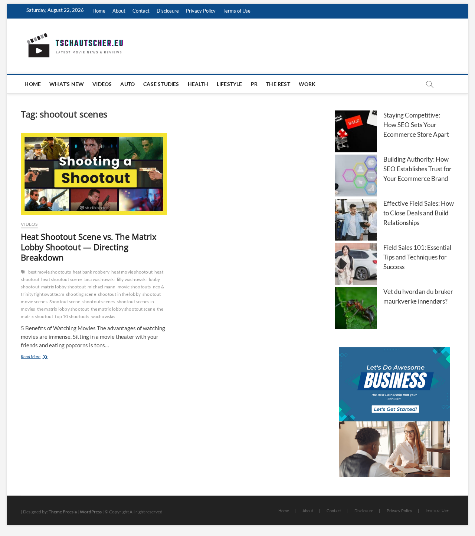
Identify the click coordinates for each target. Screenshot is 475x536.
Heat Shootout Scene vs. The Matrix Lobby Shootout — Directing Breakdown (89, 247)
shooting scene (81, 294)
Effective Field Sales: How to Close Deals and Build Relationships (418, 212)
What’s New (66, 84)
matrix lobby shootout (63, 286)
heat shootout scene (61, 279)
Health (198, 84)
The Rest (278, 84)
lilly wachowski (132, 279)
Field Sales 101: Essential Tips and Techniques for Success (417, 257)
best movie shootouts (49, 272)
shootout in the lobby (119, 294)
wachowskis (103, 316)
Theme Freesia (63, 512)
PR (254, 84)
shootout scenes (98, 301)
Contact (141, 11)
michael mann (101, 286)
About (118, 11)
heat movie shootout (132, 272)
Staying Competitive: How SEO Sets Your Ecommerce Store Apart (416, 124)
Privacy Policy (201, 11)
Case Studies (161, 84)
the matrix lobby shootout (63, 309)
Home (98, 11)
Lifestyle (229, 84)
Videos (102, 84)
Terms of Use (236, 11)
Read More (41, 357)
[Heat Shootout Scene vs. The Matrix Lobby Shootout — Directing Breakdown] (94, 174)
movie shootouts (134, 286)
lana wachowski (99, 279)
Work (307, 84)
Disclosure (168, 11)
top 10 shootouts (72, 316)
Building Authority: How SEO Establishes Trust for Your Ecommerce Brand (417, 168)
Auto (127, 84)
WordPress (91, 512)
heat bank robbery (91, 272)
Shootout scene (65, 301)
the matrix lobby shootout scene (123, 309)
